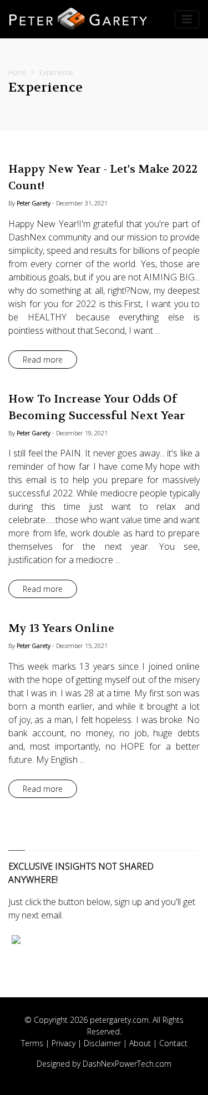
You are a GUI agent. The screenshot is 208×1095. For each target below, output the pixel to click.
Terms (32, 1043)
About (140, 1043)
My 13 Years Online (61, 628)
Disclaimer (102, 1043)
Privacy (63, 1043)
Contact (173, 1043)
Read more (43, 359)
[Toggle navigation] (187, 19)
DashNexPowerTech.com (127, 1063)
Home (17, 72)
